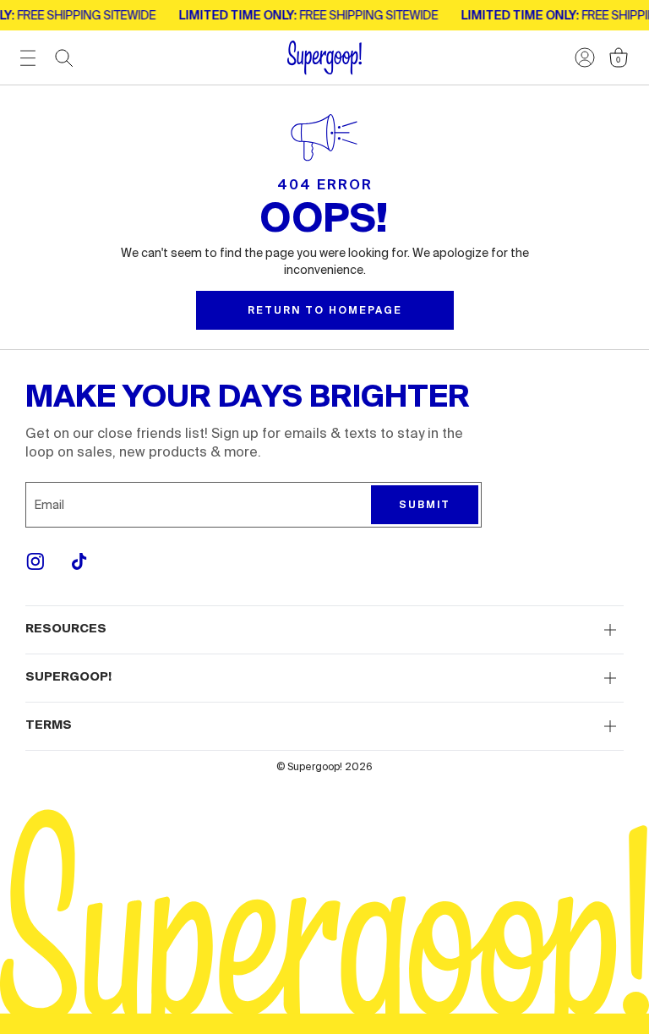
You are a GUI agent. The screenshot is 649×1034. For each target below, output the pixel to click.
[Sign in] (585, 57)
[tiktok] (79, 561)
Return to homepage (325, 310)
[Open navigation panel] (27, 58)
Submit (424, 505)
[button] (324, 630)
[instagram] (35, 561)
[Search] (64, 58)
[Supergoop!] (324, 58)
